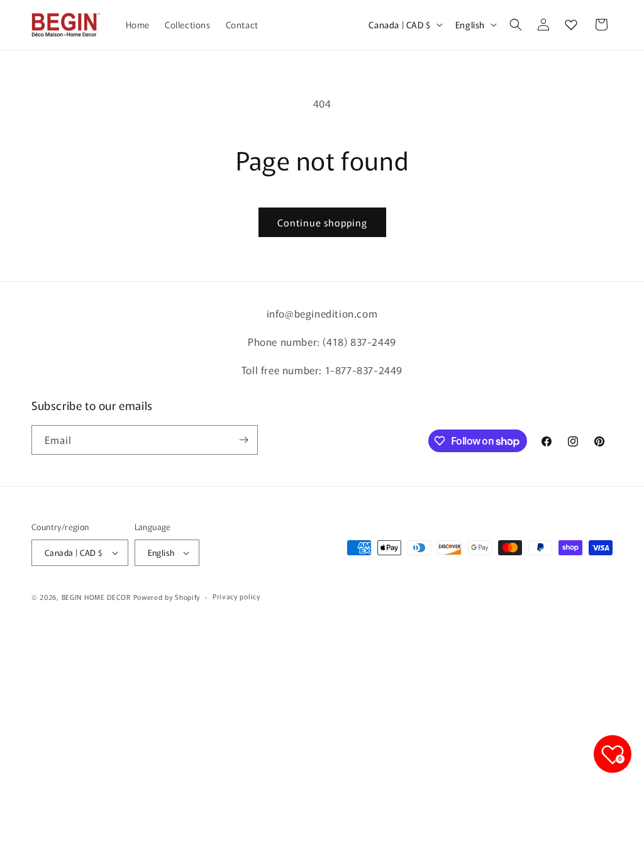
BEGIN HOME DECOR (96, 597)
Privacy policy (236, 596)
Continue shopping (322, 222)
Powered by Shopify (167, 597)
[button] (516, 24)
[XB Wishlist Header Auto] (571, 24)
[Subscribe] (243, 440)
